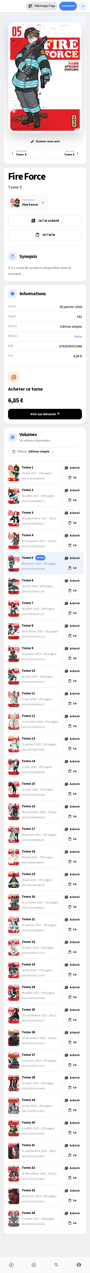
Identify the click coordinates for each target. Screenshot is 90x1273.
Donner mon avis (48, 141)
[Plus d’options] (83, 6)
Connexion (68, 6)
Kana (78, 336)
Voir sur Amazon (45, 414)
